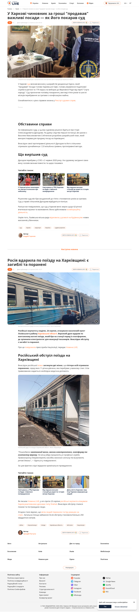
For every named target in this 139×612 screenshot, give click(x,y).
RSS (107, 592)
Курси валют (44, 595)
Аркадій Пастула (29, 534)
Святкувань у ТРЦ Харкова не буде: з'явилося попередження (53, 189)
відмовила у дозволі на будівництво (66, 217)
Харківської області (47, 333)
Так (105, 606)
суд (28, 84)
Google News (110, 581)
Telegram (77, 581)
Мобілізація (105, 551)
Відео (91, 3)
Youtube (77, 578)
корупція (38, 228)
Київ (40, 551)
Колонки (80, 3)
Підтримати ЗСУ (113, 3)
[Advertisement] (52, 113)
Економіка (62, 3)
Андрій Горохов (29, 236)
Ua (125, 3)
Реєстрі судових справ (65, 100)
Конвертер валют (45, 598)
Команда (42, 592)
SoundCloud (110, 588)
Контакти (42, 584)
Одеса (72, 559)
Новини (45, 3)
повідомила (30, 347)
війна (21, 525)
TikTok (108, 578)
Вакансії (42, 581)
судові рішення (60, 228)
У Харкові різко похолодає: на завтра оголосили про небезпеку (28, 189)
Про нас (42, 578)
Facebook (77, 592)
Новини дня (43, 559)
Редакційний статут (14, 584)
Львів (72, 551)
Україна (35, 3)
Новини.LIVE (71, 347)
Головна (9, 9)
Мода (9, 559)
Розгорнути (69, 567)
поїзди (43, 525)
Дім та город (75, 544)
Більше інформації (121, 606)
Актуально (42, 544)
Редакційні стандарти (15, 586)
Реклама (42, 586)
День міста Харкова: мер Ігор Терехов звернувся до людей (77, 492)
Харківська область (56, 525)
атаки (40, 365)
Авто (9, 544)
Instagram (77, 588)
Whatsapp (77, 595)
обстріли (70, 525)
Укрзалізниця (32, 525)
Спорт (72, 3)
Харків (17, 9)
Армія (53, 3)
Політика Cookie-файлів (16, 589)
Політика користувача (15, 578)
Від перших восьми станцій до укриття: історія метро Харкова (78, 189)
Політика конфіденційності (17, 581)
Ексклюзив (11, 551)
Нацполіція (80, 525)
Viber (76, 585)
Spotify (108, 585)
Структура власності (46, 589)
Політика (104, 559)
